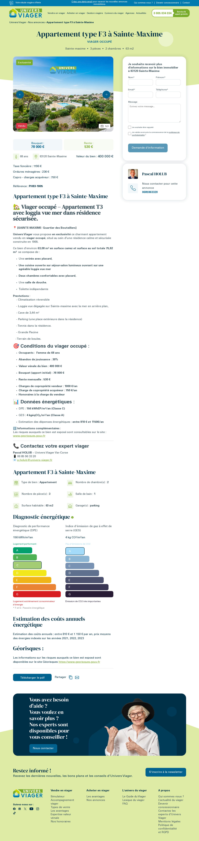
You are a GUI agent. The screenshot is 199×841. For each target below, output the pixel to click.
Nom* (131, 78)
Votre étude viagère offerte (28, 3)
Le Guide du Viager (134, 797)
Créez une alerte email (82, 2)
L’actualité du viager (170, 800)
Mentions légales (169, 822)
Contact (186, 3)
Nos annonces (36, 22)
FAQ (125, 804)
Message (132, 102)
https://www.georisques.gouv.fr (79, 662)
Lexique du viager (133, 800)
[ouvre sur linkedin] (20, 808)
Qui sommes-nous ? (143, 3)
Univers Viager (17, 22)
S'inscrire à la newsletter (166, 772)
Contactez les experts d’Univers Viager (169, 815)
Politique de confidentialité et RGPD (167, 829)
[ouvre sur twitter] (25, 808)
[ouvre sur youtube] (32, 808)
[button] (106, 94)
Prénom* (160, 78)
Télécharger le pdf (32, 678)
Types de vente (60, 807)
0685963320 (150, 192)
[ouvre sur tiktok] (14, 812)
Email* (131, 90)
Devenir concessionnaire (167, 3)
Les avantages (60, 811)
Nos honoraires (61, 822)
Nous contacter (43, 748)
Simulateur (58, 797)
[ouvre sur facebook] (14, 808)
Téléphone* (162, 90)
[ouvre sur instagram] (37, 808)
